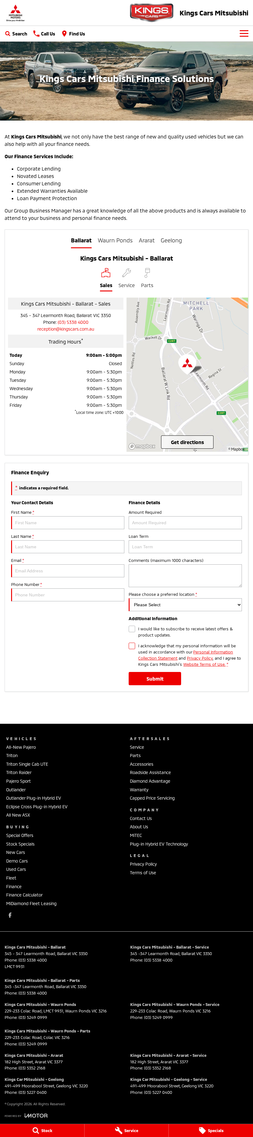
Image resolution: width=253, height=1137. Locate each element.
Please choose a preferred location (163, 594)
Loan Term (138, 536)
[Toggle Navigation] (244, 33)
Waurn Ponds (115, 240)
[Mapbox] (143, 446)
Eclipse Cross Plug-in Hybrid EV (37, 806)
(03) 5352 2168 (32, 1067)
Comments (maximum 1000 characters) (166, 560)
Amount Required (145, 512)
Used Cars (16, 869)
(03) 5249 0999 (33, 1017)
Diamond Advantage (150, 781)
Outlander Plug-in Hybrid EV (33, 798)
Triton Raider (18, 772)
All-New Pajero (21, 747)
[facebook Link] (10, 915)
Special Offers (19, 835)
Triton (12, 755)
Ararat (147, 240)
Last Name (22, 536)
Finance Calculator (24, 894)
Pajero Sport (18, 781)
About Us (139, 826)
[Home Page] (15, 13)
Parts (135, 755)
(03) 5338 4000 (73, 322)
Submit (155, 679)
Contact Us (141, 818)
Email (17, 560)
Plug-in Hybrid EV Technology (159, 844)
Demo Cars (17, 860)
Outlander (16, 789)
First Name (22, 512)
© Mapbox (236, 449)
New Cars (15, 852)
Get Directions (187, 442)
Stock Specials (20, 844)
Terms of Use (143, 872)
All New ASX (18, 815)
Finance (14, 886)
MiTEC (136, 835)
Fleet (11, 877)
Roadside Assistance (150, 772)
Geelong (171, 240)
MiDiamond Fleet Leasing (31, 903)
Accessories (141, 764)
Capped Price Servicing (152, 798)
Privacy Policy (200, 658)
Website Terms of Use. (204, 664)
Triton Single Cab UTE (27, 764)
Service (137, 747)
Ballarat (81, 240)
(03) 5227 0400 (33, 1092)
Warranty (139, 789)
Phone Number (26, 584)
